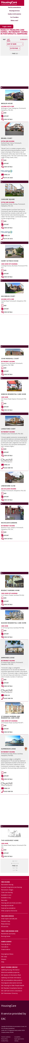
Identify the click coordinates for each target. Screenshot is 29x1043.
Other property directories (9, 910)
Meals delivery (5, 924)
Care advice (4, 947)
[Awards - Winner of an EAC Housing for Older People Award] (25, 749)
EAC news (4, 956)
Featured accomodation (8, 908)
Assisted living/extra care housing (11, 887)
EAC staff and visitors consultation (11, 990)
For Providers (14, 17)
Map (4, 39)
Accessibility (17, 1037)
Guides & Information (14, 14)
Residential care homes (8, 933)
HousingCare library (7, 954)
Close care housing (7, 892)
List (8, 39)
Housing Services (14, 10)
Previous (15, 863)
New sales (4, 900)
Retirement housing (7, 884)
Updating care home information (11, 977)
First (16, 861)
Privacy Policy (4, 1038)
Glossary (3, 959)
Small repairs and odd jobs (9, 918)
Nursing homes (5, 936)
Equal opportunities (19, 1038)
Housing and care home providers (11, 903)
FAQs (2, 962)
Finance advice (5, 949)
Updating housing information (10, 970)
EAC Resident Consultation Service (11, 988)
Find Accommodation (14, 7)
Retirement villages (7, 890)
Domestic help (5, 921)
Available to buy (6, 897)
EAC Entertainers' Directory (9, 993)
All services (4, 926)
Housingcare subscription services (11, 983)
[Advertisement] (14, 71)
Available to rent (6, 895)
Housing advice (5, 944)
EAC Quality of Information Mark (11, 975)
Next (14, 868)
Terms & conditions (5, 1037)
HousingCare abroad (7, 905)
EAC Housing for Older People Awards (12, 985)
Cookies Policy (4, 1040)
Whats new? (14, 20)
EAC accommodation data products (11, 980)
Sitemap (16, 1040)
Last (14, 870)
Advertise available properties (10, 972)
